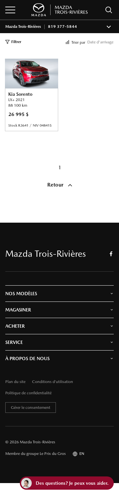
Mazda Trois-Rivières (23, 27)
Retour (56, 185)
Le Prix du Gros (53, 453)
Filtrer (16, 41)
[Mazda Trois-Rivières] (59, 9)
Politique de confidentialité (28, 393)
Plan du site (15, 382)
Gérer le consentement (30, 407)
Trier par (78, 42)
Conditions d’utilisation (52, 382)
